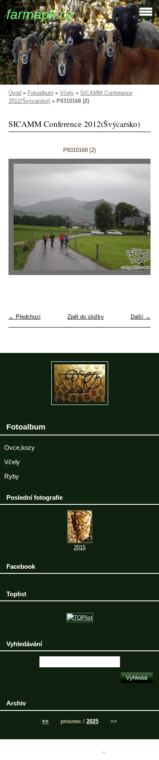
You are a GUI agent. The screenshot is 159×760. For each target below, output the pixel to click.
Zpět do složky (85, 317)
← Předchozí (24, 317)
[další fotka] (136, 221)
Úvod (14, 93)
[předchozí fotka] (22, 221)
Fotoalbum (40, 93)
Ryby (11, 476)
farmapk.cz (39, 14)
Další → (141, 317)
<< (45, 721)
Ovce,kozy (19, 447)
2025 (92, 721)
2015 (80, 547)
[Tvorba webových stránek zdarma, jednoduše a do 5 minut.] (104, 752)
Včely (67, 93)
